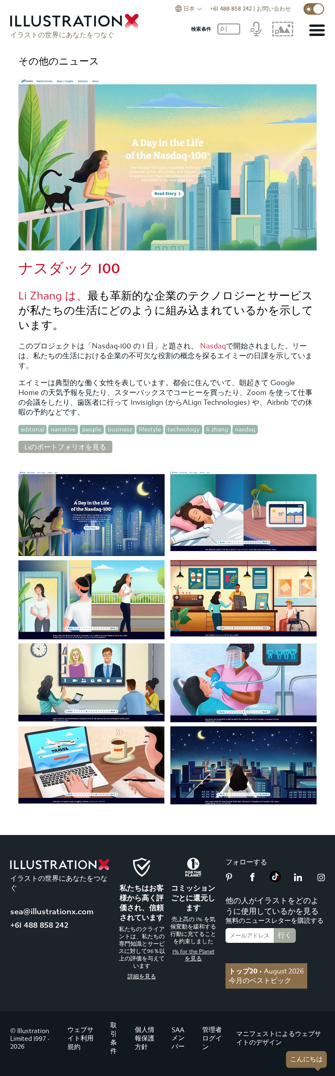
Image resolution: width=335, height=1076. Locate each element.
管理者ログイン (212, 1038)
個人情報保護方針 (144, 1038)
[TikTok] (275, 880)
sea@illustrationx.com (52, 911)
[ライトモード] (313, 9)
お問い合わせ (274, 8)
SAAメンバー (178, 1038)
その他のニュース (58, 61)
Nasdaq (213, 346)
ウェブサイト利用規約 (80, 1038)
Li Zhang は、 (52, 295)
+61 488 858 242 (231, 8)
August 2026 (266, 971)
